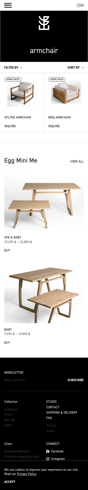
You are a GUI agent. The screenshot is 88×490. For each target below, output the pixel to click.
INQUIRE (10, 126)
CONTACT (52, 407)
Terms (50, 431)
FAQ (49, 418)
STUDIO (51, 402)
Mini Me (9, 420)
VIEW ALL (77, 161)
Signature (11, 409)
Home (8, 415)
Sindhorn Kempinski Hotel (22, 456)
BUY (7, 250)
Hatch (8, 425)
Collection (11, 402)
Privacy (51, 425)
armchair (12, 79)
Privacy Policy (26, 474)
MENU (8, 5)
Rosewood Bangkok (17, 451)
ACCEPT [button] (9, 482)
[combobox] (75, 67)
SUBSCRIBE (75, 380)
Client (8, 444)
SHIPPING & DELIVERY (61, 412)
